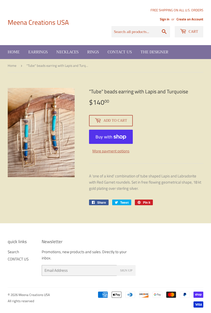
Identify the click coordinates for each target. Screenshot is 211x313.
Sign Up (126, 270)
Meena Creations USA (38, 22)
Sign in (164, 19)
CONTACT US (120, 52)
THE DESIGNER (154, 52)
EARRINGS (38, 52)
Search (13, 252)
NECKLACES (67, 52)
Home (14, 52)
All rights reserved (21, 300)
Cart (193, 31)
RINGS (93, 52)
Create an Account (190, 19)
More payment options (110, 151)
